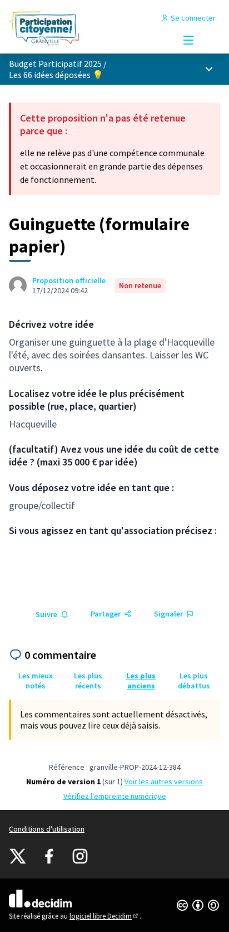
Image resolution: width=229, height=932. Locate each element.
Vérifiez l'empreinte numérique (114, 796)
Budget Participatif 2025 (55, 63)
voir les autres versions (164, 781)
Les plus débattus (194, 681)
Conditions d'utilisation (46, 829)
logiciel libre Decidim (104, 916)
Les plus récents (88, 681)
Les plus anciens (141, 681)
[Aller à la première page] (87, 29)
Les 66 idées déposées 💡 (56, 74)
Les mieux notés (35, 681)
